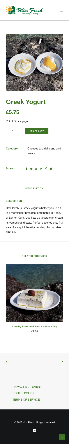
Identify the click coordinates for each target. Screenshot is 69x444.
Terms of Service (26, 399)
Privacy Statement (27, 386)
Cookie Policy (23, 393)
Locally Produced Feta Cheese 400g (34, 326)
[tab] (34, 190)
